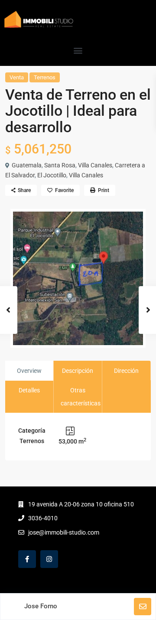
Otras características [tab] (81, 397)
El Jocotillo (51, 175)
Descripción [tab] (77, 370)
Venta (17, 77)
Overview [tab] (29, 370)
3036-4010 (43, 518)
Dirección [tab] (126, 370)
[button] (78, 50)
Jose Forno (40, 606)
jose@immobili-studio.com (63, 532)
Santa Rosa (59, 165)
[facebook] (27, 559)
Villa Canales (95, 165)
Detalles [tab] (29, 390)
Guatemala (27, 165)
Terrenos (44, 77)
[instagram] (49, 559)
